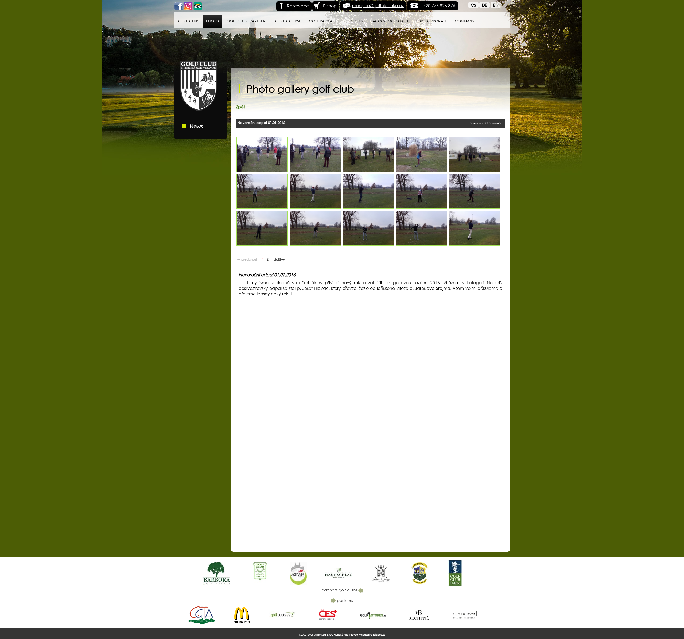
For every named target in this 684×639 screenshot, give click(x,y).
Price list (356, 20)
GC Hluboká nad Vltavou (343, 634)
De (484, 5)
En (495, 5)
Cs (473, 5)
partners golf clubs (339, 590)
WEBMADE (320, 634)
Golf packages (324, 20)
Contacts (464, 20)
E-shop (330, 6)
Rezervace (298, 6)
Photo (212, 20)
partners (344, 600)
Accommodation (390, 20)
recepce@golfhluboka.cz (378, 5)
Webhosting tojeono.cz (372, 634)
